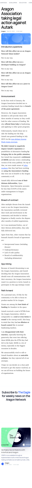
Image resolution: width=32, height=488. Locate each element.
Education (23, 2)
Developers (13, 2)
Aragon (3, 31)
